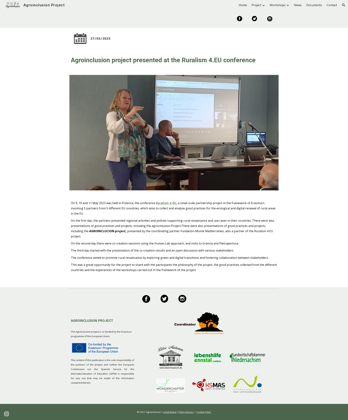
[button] (343, 5)
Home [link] (243, 5)
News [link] (298, 5)
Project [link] (256, 5)
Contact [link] (332, 5)
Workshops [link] (277, 5)
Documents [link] (314, 5)
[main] (174, 60)
